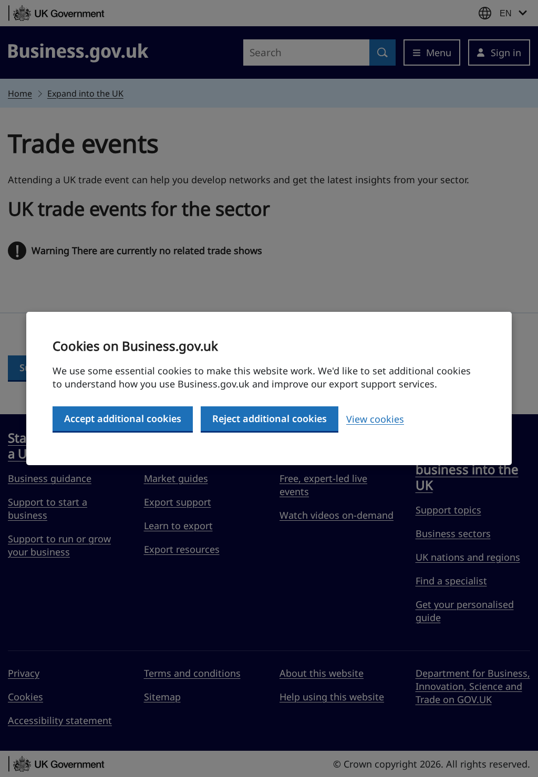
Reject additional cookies (269, 418)
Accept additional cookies (122, 418)
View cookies (375, 419)
